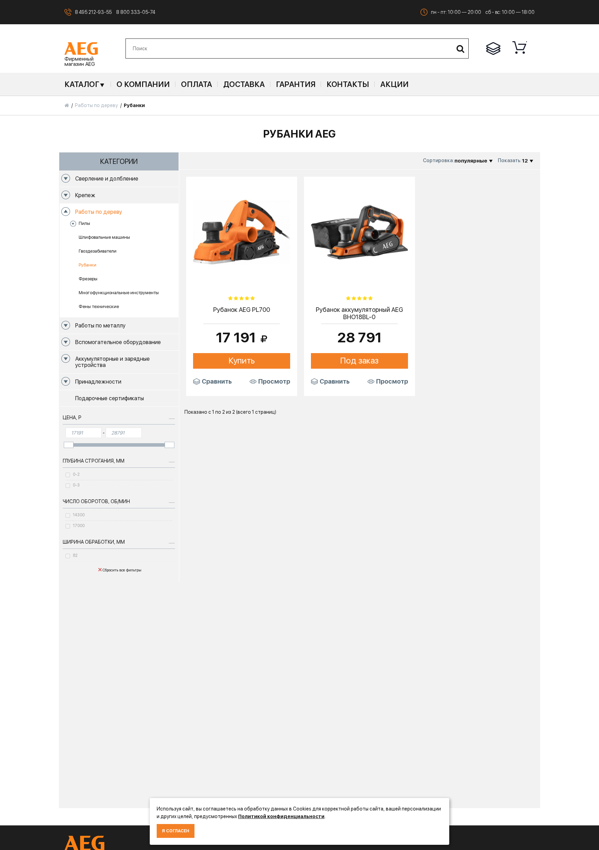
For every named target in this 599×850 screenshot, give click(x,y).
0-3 (76, 485)
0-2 (76, 474)
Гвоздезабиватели (97, 251)
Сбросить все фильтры (122, 570)
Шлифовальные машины (104, 237)
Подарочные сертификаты (109, 398)
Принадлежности (98, 381)
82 (75, 555)
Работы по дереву (98, 212)
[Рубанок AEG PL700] (241, 231)
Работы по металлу (100, 325)
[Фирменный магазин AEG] (81, 48)
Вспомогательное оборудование (118, 342)
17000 (79, 525)
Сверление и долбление (106, 178)
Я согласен (175, 831)
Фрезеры (88, 278)
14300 (79, 514)
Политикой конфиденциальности (281, 816)
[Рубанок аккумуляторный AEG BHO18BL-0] (359, 231)
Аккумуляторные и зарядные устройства (112, 362)
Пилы (84, 223)
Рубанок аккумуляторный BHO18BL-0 (359, 313)
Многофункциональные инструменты (119, 292)
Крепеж (85, 195)
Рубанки (87, 265)
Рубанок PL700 (241, 309)
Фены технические (99, 306)
